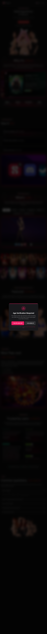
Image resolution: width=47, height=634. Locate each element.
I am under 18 (30, 323)
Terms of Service (29, 326)
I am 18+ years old (17, 323)
